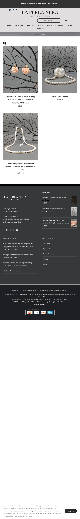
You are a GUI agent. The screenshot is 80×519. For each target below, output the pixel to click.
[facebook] (6, 10)
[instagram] (10, 10)
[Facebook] (4, 230)
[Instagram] (7, 230)
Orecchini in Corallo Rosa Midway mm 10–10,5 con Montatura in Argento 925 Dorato (20, 100)
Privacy (45, 259)
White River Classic (59, 97)
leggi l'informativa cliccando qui (41, 511)
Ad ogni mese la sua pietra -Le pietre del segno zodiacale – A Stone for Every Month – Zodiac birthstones (20, 246)
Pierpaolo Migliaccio (63, 290)
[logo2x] (40, 11)
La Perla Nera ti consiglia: (13, 271)
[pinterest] (13, 10)
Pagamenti (46, 249)
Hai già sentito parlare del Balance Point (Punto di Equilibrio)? (18, 256)
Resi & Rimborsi (48, 254)
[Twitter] (13, 230)
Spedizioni (46, 244)
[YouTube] (17, 230)
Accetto (70, 511)
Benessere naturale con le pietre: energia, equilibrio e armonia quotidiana (19, 264)
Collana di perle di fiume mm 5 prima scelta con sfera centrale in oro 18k (20, 167)
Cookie (45, 264)
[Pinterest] (10, 230)
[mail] (17, 10)
